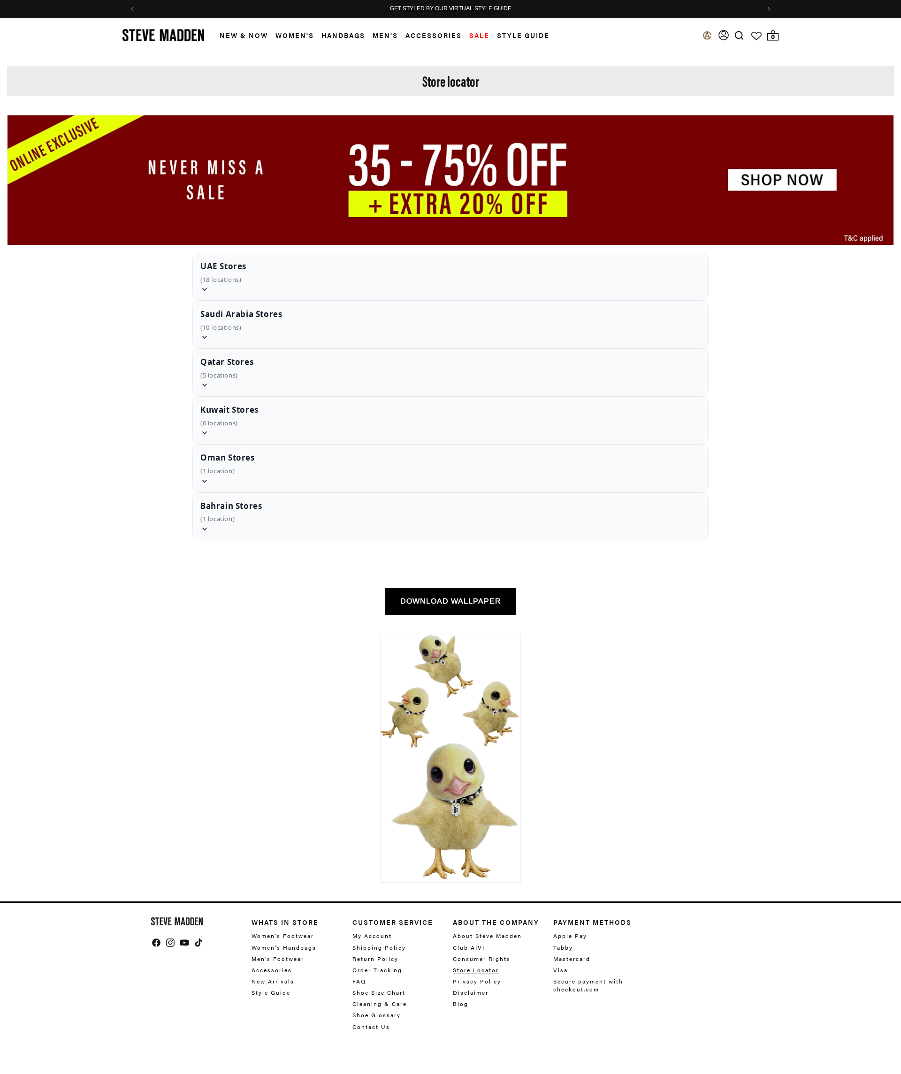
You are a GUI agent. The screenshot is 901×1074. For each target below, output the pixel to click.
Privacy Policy (477, 981)
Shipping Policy (379, 947)
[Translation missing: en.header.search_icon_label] (739, 35)
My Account (372, 936)
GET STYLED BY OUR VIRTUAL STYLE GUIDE (451, 9)
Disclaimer (471, 992)
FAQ (359, 981)
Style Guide (271, 992)
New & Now (244, 35)
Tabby (563, 947)
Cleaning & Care (379, 1003)
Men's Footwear (278, 958)
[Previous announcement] (132, 9)
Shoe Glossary (376, 1015)
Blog (460, 1003)
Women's (294, 35)
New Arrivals (273, 981)
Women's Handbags (284, 947)
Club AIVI (469, 947)
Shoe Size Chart (378, 992)
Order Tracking (377, 970)
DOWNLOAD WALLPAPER (450, 601)
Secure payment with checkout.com (588, 985)
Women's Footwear (283, 936)
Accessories (433, 35)
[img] (739, 35)
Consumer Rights (482, 958)
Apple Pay (570, 936)
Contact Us (371, 1026)
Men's (385, 35)
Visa (560, 970)
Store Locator (476, 970)
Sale (479, 35)
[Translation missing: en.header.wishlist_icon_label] (756, 36)
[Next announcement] (768, 9)
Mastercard (571, 958)
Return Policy (375, 958)
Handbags (343, 35)
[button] (240, 35)
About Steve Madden (487, 936)
